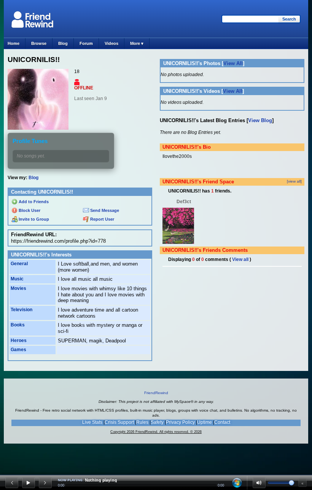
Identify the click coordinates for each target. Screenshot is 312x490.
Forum (86, 43)
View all (240, 259)
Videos (111, 43)
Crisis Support (119, 422)
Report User (101, 219)
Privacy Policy (180, 422)
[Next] (45, 482)
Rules (142, 422)
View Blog (260, 120)
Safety (157, 422)
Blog (63, 43)
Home (13, 43)
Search (289, 19)
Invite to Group (33, 219)
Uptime (204, 422)
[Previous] (11, 482)
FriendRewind (156, 393)
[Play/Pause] (28, 482)
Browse (38, 43)
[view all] (294, 181)
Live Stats (92, 422)
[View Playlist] (237, 483)
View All (233, 63)
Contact (222, 422)
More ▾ (136, 43)
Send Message (104, 210)
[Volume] (259, 482)
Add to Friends (33, 201)
